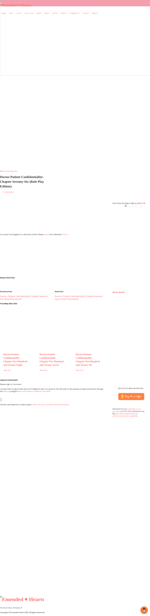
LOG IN (18, 13)
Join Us (65, 234)
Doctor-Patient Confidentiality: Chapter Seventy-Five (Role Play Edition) (24, 297)
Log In (46, 234)
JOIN (11, 13)
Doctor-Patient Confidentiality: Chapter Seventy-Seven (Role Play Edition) (79, 297)
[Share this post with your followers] (4, 282)
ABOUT (95, 13)
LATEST (86, 13)
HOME (3, 13)
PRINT (39, 13)
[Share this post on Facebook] (7, 282)
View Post (7, 370)
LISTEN (55, 13)
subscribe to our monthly (126, 410)
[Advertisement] (52, 215)
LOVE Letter (28, 13)
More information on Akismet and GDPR (34, 391)
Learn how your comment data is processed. (50, 404)
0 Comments (8, 192)
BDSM (2, 171)
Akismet (6, 391)
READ (46, 13)
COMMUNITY (74, 13)
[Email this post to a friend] (1, 282)
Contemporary (11, 171)
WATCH (63, 13)
